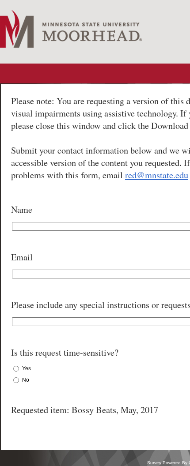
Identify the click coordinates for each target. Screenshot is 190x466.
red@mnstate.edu (156, 175)
